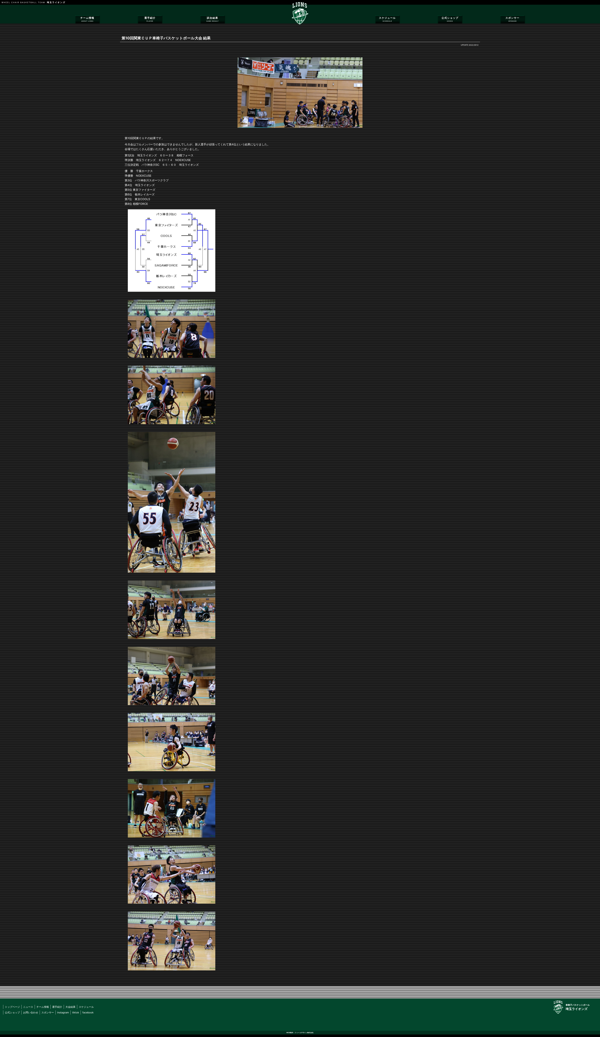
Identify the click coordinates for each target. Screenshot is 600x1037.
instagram (63, 1012)
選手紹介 (150, 19)
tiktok (75, 1012)
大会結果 (70, 1006)
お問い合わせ (30, 1012)
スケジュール (387, 19)
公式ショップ (450, 19)
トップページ (12, 1006)
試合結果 (212, 19)
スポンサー (512, 19)
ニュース (28, 1006)
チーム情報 (87, 19)
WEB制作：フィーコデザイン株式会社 (300, 1032)
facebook (88, 1012)
